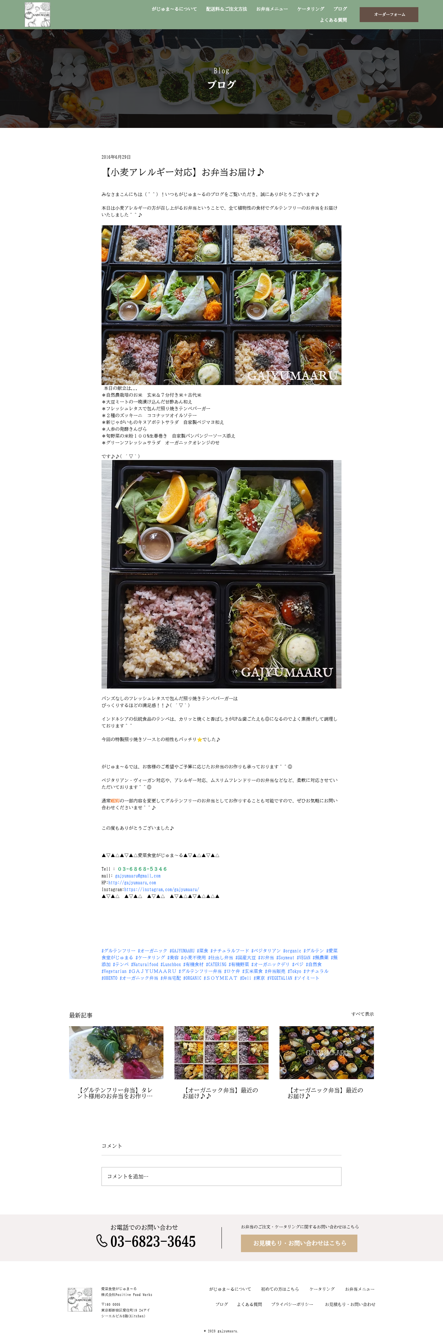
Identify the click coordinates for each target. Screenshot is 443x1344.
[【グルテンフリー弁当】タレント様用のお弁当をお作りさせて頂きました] (116, 1052)
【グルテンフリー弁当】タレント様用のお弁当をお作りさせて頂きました (115, 1093)
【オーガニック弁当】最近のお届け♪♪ (220, 1093)
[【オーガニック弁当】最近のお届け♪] (327, 1052)
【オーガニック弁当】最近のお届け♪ (325, 1093)
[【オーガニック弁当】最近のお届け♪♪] (221, 1052)
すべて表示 (362, 1014)
